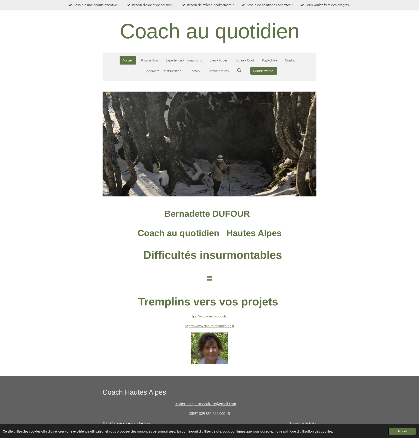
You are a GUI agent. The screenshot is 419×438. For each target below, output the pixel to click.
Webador (311, 423)
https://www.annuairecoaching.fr (209, 325)
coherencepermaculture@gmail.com (205, 403)
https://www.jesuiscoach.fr (209, 316)
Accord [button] (402, 431)
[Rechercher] (239, 70)
